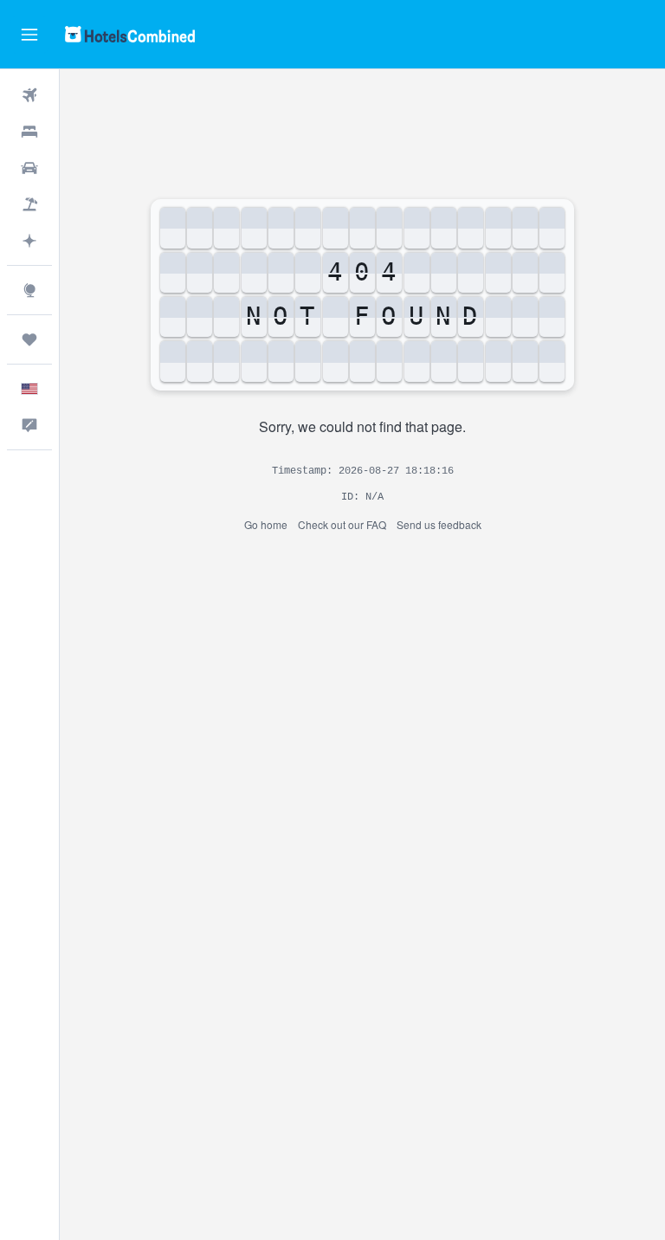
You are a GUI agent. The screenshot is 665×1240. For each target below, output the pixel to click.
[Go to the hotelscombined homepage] (129, 34)
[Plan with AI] (29, 240)
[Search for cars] (29, 168)
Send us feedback (439, 524)
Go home (265, 524)
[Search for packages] (29, 204)
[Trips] (29, 339)
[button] (29, 35)
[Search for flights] (29, 95)
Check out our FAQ (342, 524)
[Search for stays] (29, 131)
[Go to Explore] (29, 290)
